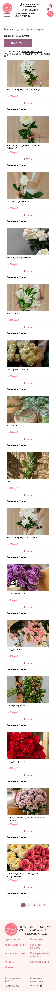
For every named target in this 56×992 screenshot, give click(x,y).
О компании (37, 939)
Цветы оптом (12, 939)
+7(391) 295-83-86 (29, 10)
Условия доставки (15, 953)
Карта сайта (12, 986)
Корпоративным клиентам (39, 955)
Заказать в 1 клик (16, 109)
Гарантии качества (35, 946)
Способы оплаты (40, 962)
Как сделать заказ (15, 945)
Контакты (10, 962)
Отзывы (9, 967)
